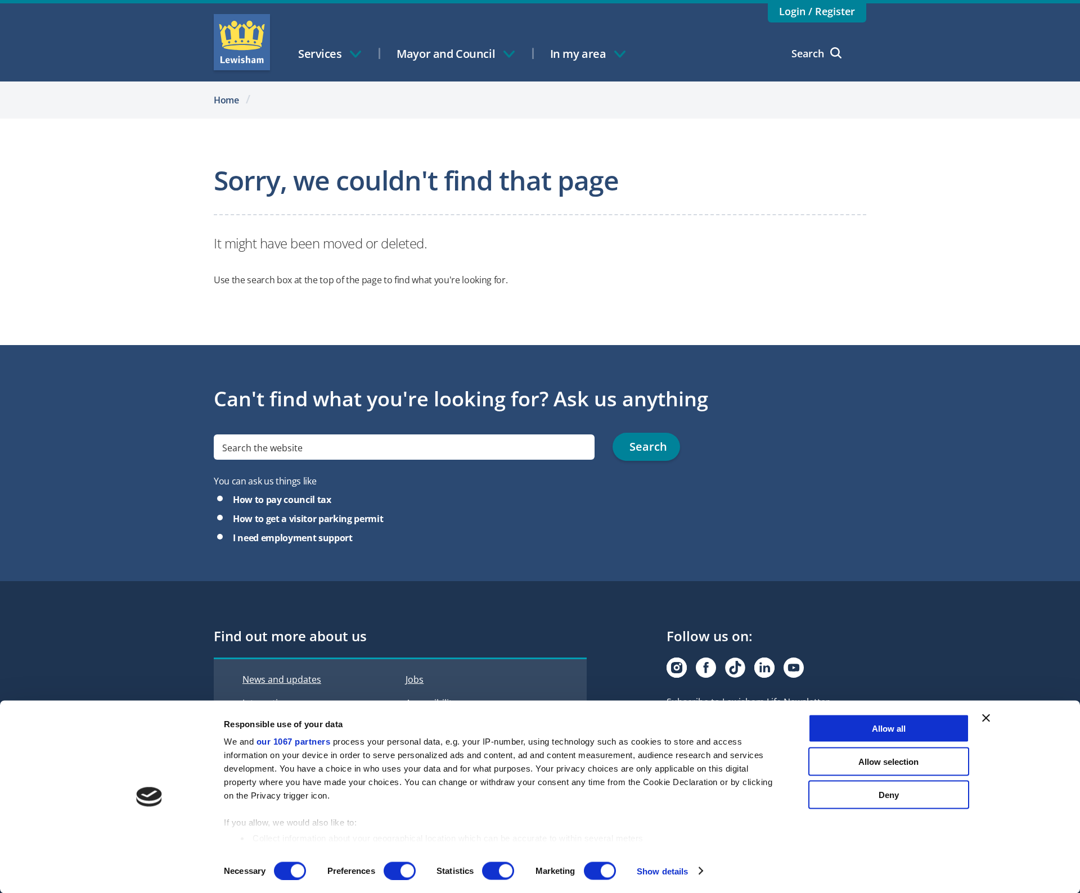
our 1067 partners (293, 741)
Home (226, 100)
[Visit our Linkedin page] (764, 668)
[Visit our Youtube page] (794, 668)
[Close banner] (986, 718)
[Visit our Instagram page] (677, 668)
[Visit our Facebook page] (706, 668)
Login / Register (817, 11)
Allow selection (888, 761)
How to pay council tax (282, 499)
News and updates (281, 679)
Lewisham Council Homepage (242, 42)
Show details (662, 871)
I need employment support (293, 538)
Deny (889, 794)
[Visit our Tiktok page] (735, 668)
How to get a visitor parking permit (308, 519)
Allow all (889, 728)
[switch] (400, 871)
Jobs (415, 679)
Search (807, 53)
